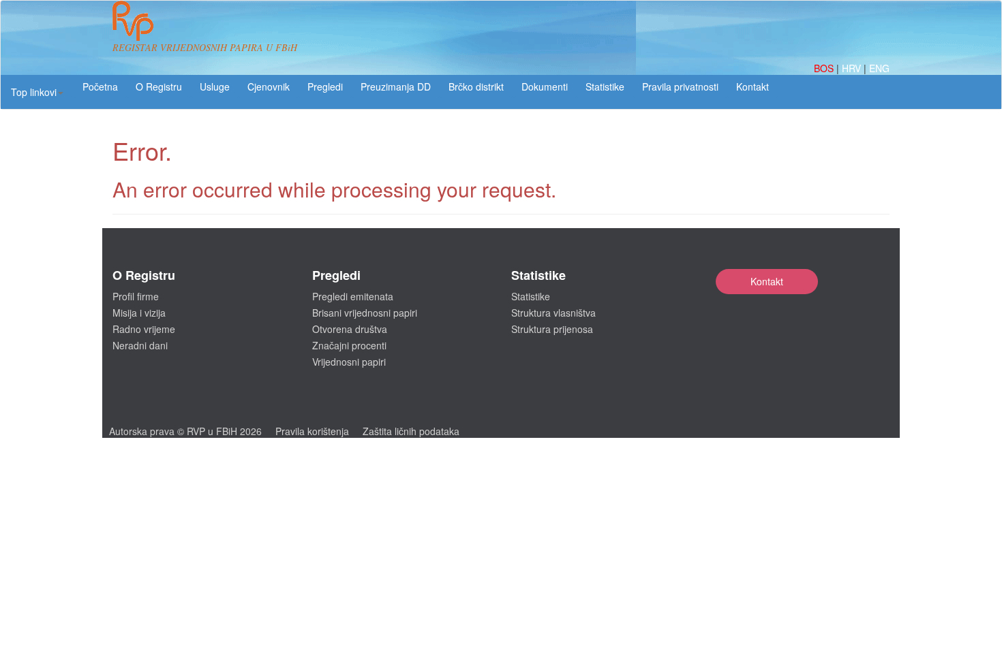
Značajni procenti (349, 345)
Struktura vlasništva (553, 312)
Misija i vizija (139, 312)
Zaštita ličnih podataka (411, 431)
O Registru (159, 86)
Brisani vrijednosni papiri (364, 312)
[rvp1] (132, 19)
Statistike (605, 86)
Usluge (215, 86)
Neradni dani (140, 345)
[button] (37, 92)
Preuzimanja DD (396, 86)
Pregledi (325, 86)
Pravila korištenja (312, 431)
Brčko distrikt (476, 86)
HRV (853, 68)
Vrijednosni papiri (349, 361)
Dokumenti (544, 86)
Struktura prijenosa (552, 329)
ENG (879, 68)
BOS (825, 68)
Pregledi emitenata (352, 296)
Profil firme (135, 296)
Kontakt (766, 281)
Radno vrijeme (143, 329)
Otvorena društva (349, 329)
